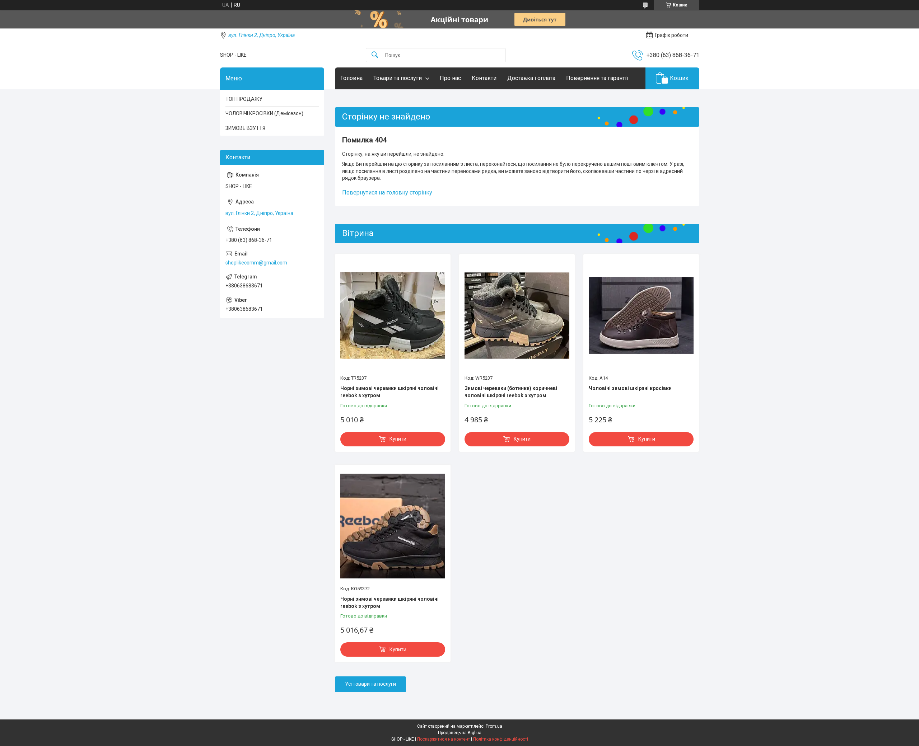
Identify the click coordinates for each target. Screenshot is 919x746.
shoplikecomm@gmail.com (256, 263)
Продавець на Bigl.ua (459, 732)
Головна (351, 78)
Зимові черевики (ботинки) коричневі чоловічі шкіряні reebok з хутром (511, 391)
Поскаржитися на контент (443, 739)
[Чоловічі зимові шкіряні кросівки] (641, 315)
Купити (397, 439)
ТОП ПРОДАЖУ (243, 99)
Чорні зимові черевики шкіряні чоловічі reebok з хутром (389, 391)
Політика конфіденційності (500, 739)
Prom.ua (494, 726)
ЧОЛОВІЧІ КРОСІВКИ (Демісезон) (264, 113)
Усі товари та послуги (370, 684)
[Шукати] (375, 55)
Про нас (450, 78)
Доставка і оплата (531, 78)
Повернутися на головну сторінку (387, 192)
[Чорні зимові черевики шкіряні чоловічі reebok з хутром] (392, 315)
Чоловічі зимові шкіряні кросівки (630, 388)
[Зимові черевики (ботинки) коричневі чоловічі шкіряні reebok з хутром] (517, 315)
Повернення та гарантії (597, 78)
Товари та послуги (397, 78)
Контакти (484, 78)
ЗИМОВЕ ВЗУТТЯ (245, 128)
